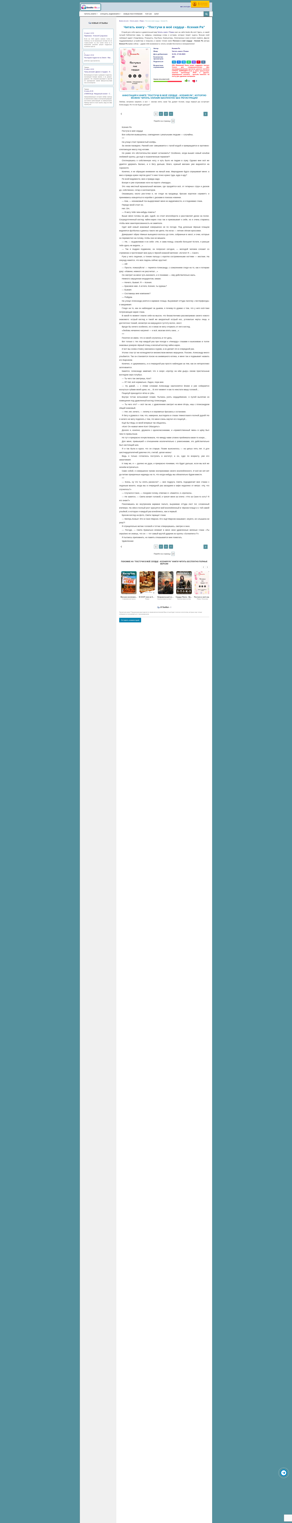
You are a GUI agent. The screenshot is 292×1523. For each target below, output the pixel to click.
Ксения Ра (176, 48)
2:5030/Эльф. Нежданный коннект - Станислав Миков (98, 94)
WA (189, 62)
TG (174, 62)
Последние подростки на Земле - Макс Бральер (98, 58)
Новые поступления (132, 14)
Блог (156, 14)
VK (203, 62)
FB (179, 62)
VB (194, 62)
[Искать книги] (206, 13)
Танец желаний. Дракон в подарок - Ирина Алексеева (98, 72)
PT (198, 62)
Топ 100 (148, 14)
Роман (171, 32)
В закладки (186, 7)
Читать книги (162, 32)
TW (184, 62)
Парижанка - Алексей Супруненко (95, 36)
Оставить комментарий (130, 620)
